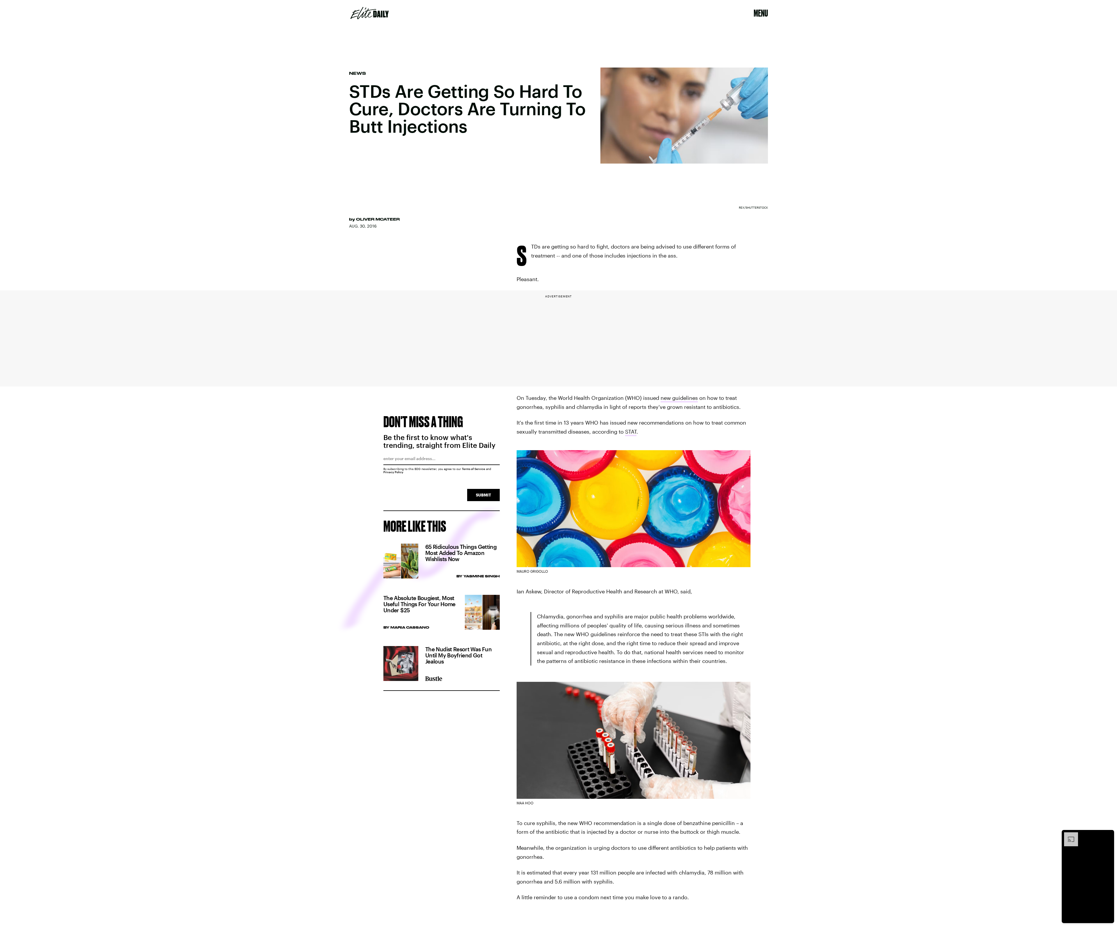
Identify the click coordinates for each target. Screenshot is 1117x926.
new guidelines (679, 398)
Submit (483, 495)
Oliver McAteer (378, 219)
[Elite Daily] (369, 13)
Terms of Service (473, 469)
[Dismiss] (1107, 835)
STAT (630, 431)
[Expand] (1068, 835)
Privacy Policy (393, 472)
